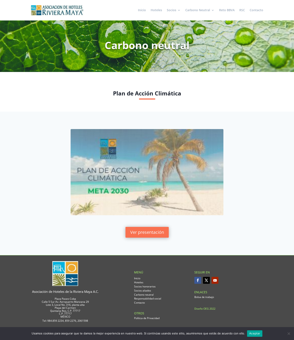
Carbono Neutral (197, 10)
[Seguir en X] (206, 280)
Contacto (256, 10)
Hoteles (156, 10)
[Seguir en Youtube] (215, 280)
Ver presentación (147, 232)
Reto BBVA (227, 10)
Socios (171, 10)
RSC (242, 10)
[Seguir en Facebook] (197, 280)
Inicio (142, 10)
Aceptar (254, 333)
